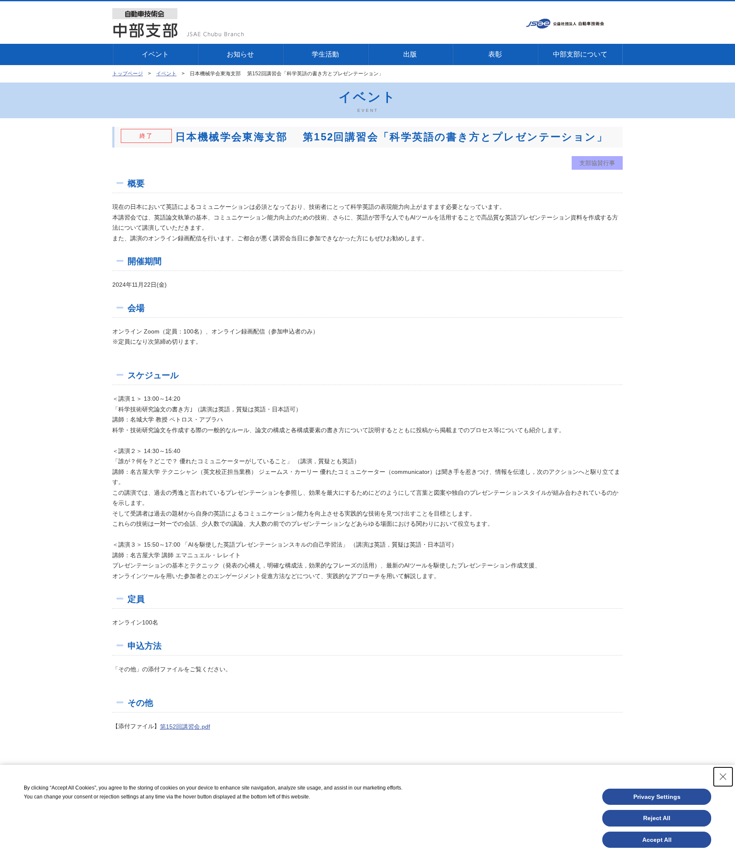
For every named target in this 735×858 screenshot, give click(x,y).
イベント (155, 54)
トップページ (127, 74)
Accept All (657, 839)
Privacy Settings (657, 796)
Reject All (656, 818)
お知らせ (240, 54)
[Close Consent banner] (723, 776)
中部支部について (580, 54)
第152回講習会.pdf (185, 726)
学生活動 (325, 54)
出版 (410, 54)
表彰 (495, 54)
